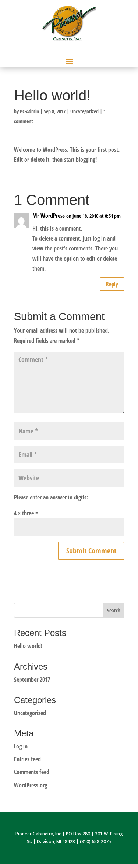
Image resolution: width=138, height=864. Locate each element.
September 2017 (32, 680)
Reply (112, 284)
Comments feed (31, 772)
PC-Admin (29, 111)
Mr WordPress (48, 216)
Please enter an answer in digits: (51, 497)
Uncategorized (84, 111)
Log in (21, 746)
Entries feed (27, 759)
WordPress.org (30, 785)
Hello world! (28, 646)
